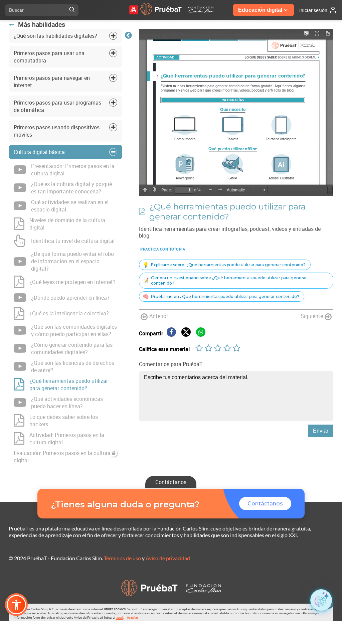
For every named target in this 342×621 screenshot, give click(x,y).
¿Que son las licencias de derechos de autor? (72, 366)
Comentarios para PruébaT (170, 364)
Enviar (320, 431)
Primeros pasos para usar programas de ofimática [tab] (57, 106)
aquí (119, 617)
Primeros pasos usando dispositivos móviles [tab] (57, 131)
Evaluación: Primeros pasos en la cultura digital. (62, 456)
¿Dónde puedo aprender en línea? (70, 297)
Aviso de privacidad (168, 558)
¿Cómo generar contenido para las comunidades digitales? (72, 348)
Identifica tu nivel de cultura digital (73, 241)
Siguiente (312, 316)
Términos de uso (122, 558)
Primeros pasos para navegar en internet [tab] (52, 81)
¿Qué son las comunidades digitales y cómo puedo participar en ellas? (74, 330)
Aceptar (132, 617)
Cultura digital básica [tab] (39, 152)
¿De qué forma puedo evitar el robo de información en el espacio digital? (72, 261)
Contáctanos (170, 482)
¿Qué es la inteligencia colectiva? (69, 313)
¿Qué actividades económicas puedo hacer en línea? (67, 402)
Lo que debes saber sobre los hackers (63, 420)
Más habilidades (41, 24)
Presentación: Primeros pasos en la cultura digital (73, 169)
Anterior (158, 316)
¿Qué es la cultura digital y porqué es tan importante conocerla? (71, 187)
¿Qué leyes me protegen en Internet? (72, 282)
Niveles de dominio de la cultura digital (67, 223)
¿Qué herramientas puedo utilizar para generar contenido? (68, 384)
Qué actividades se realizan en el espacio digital (70, 205)
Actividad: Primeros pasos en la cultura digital (66, 438)
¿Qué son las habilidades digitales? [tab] (55, 35)
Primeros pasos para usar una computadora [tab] (49, 56)
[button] (16, 604)
